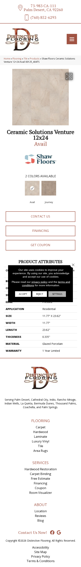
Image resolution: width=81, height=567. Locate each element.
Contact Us (40, 216)
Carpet (40, 427)
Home (7, 58)
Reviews (40, 516)
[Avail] (32, 188)
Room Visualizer (40, 493)
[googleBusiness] (59, 532)
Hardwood (40, 432)
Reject (39, 293)
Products (35, 58)
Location (40, 511)
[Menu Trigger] (72, 39)
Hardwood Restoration (40, 469)
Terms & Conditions (41, 561)
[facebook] (52, 532)
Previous (5, 188)
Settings (57, 293)
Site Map (40, 552)
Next (75, 188)
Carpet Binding (40, 474)
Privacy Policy (40, 556)
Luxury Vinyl (40, 441)
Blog (40, 520)
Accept (23, 293)
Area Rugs (40, 451)
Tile (26, 58)
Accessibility (40, 547)
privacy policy (39, 281)
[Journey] (48, 188)
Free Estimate (40, 478)
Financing (40, 231)
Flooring (16, 58)
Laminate (40, 437)
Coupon (40, 488)
